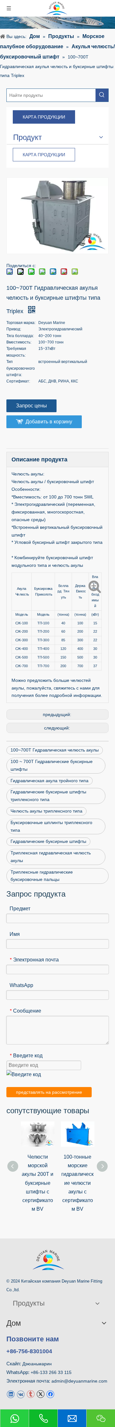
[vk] (21, 1394)
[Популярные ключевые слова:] (102, 95)
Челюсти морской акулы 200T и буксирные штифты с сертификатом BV (37, 1183)
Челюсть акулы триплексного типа (46, 811)
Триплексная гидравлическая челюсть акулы (51, 856)
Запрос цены (31, 405)
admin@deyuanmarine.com (79, 1381)
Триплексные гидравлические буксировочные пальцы (42, 875)
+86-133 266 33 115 (51, 1372)
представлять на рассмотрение (49, 1092)
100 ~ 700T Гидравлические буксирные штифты (52, 765)
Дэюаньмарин (37, 1363)
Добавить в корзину (49, 421)
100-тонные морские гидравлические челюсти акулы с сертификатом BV (77, 1183)
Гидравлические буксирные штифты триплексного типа (48, 795)
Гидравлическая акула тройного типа (49, 780)
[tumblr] (30, 1394)
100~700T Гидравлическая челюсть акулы (55, 749)
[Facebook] (50, 1394)
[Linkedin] (11, 1394)
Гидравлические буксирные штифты (48, 841)
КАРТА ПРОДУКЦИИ (44, 117)
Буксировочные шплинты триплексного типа (51, 826)
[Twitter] (40, 1394)
